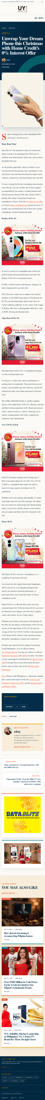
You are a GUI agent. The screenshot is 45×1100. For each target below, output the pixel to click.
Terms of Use (13, 1097)
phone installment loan (18, 205)
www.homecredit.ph (9, 652)
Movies (22, 1080)
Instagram (13, 655)
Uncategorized (28, 1077)
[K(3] (4, 676)
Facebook (5, 655)
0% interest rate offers (34, 201)
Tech (11, 1077)
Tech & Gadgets (14, 1080)
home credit (13, 716)
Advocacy (5, 1080)
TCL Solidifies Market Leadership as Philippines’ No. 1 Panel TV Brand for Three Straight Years (21, 1036)
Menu (40, 18)
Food (36, 1077)
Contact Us (21, 1097)
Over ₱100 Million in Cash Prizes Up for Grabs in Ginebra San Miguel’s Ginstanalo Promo (21, 984)
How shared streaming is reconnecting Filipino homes (18, 934)
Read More (6, 939)
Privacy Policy (5, 1097)
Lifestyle (12, 28)
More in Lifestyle (8, 893)
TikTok (24, 655)
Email (24, 706)
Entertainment (18, 1077)
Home (4, 28)
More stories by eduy (22, 747)
